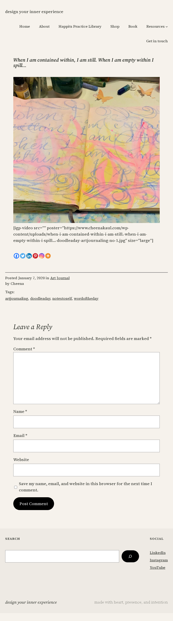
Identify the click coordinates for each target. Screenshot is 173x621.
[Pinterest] (35, 256)
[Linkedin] (29, 256)
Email (20, 435)
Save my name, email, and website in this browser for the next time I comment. (85, 487)
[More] (48, 256)
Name (20, 411)
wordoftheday (86, 298)
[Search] (130, 556)
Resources (155, 26)
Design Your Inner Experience (34, 11)
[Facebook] (16, 256)
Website (21, 459)
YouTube (157, 567)
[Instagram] (41, 256)
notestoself (62, 298)
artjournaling (16, 298)
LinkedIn (158, 552)
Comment (24, 349)
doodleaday (40, 298)
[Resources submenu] (167, 26)
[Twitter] (22, 256)
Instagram (159, 560)
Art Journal (60, 278)
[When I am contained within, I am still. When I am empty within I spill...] (86, 221)
